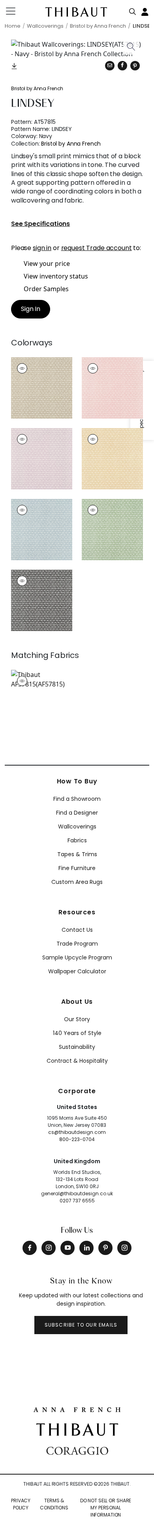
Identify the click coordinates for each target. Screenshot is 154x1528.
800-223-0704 (77, 1139)
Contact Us (77, 930)
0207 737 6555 (77, 1200)
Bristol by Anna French (37, 88)
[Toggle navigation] (15, 11)
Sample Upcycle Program (77, 957)
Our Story (77, 1019)
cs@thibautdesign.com (77, 1132)
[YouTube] (67, 1248)
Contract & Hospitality (77, 1061)
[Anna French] (77, 1409)
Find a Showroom (77, 799)
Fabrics (77, 840)
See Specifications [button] (40, 224)
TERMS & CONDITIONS (54, 1504)
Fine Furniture (77, 868)
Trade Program (77, 944)
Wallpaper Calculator (77, 971)
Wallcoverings (77, 826)
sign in (42, 247)
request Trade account (96, 247)
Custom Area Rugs (77, 882)
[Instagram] (48, 1248)
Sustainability (77, 1047)
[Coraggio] (77, 1450)
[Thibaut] (77, 1428)
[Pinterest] (135, 65)
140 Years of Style (77, 1033)
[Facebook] (30, 1248)
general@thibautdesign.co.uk (77, 1193)
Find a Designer (77, 813)
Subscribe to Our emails (81, 1324)
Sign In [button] (30, 308)
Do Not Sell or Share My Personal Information (105, 1507)
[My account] (145, 11)
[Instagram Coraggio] (124, 1248)
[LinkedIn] (86, 1248)
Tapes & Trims (77, 854)
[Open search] (132, 10)
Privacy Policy (20, 1504)
